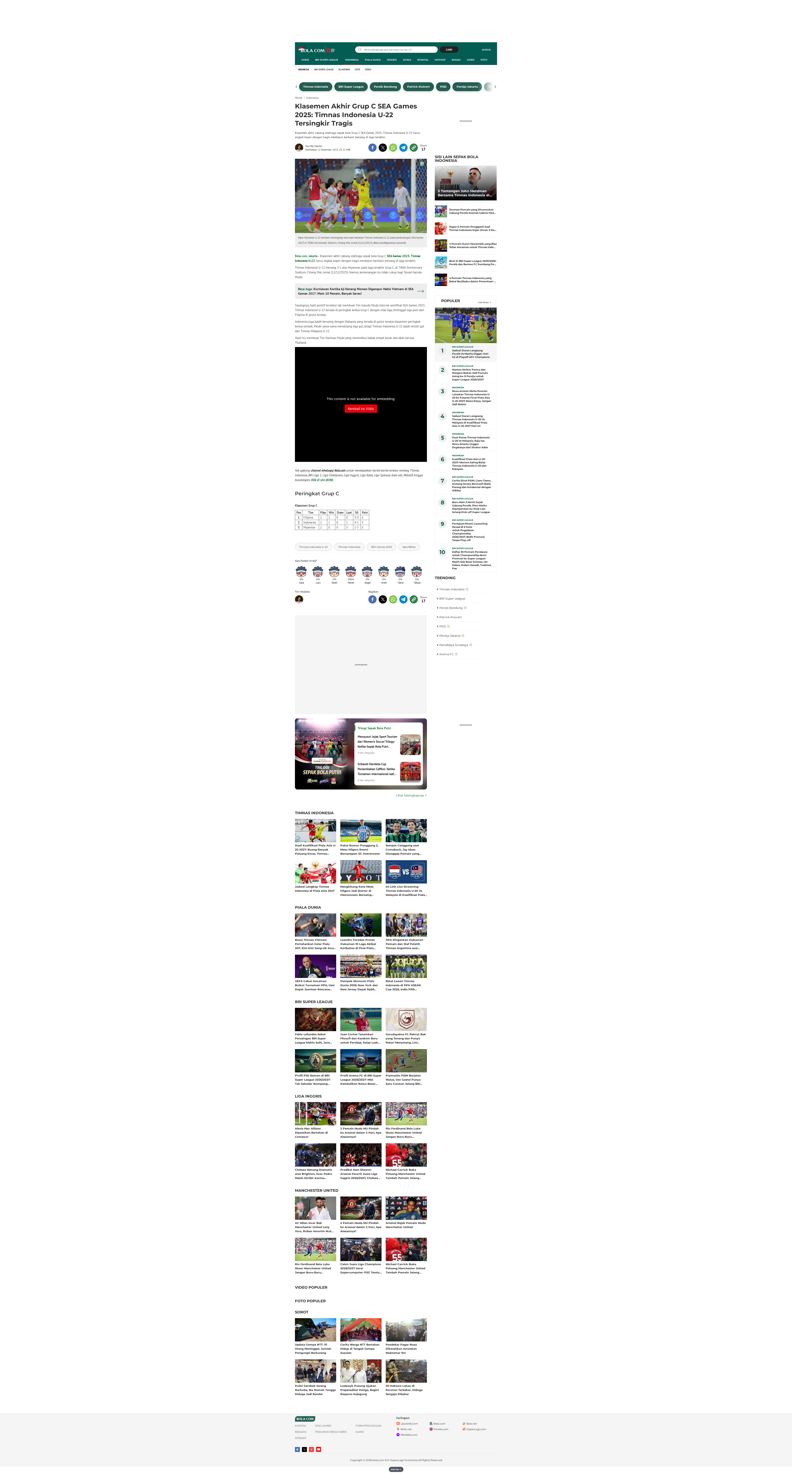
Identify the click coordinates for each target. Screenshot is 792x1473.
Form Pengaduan (368, 1425)
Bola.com (440, 1423)
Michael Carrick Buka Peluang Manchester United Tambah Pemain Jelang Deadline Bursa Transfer (405, 1173)
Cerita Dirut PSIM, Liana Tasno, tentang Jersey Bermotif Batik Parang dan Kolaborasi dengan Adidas (471, 485)
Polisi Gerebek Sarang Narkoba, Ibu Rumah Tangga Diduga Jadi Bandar (315, 1389)
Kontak (300, 1425)
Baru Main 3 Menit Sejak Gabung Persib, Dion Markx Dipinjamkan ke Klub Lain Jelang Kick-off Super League (471, 507)
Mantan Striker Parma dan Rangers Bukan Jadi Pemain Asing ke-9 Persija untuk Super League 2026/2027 (470, 374)
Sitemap (300, 1438)
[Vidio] (311, 1449)
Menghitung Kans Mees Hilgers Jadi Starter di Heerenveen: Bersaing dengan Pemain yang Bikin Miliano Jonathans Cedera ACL (359, 890)
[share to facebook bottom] (372, 599)
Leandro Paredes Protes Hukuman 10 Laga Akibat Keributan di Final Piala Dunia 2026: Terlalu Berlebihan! (358, 943)
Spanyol (423, 59)
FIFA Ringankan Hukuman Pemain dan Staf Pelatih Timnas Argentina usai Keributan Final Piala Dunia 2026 (405, 943)
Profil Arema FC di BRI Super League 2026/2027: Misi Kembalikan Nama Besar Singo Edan (360, 1079)
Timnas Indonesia (314, 813)
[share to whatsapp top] (393, 148)
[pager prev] (296, 87)
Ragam (456, 59)
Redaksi (300, 1431)
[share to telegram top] (403, 148)
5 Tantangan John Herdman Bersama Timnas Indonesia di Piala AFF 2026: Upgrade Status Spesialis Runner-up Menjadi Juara (465, 193)
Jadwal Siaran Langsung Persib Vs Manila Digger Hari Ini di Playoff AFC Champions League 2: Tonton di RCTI (471, 354)
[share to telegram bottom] (403, 599)
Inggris (392, 59)
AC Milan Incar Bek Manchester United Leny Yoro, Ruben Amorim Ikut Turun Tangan (313, 1227)
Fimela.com (441, 1429)
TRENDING (445, 578)
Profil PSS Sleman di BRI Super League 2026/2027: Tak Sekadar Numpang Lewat (312, 1079)
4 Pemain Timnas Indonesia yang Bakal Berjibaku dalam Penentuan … (472, 279)
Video (470, 59)
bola (317, 50)
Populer (450, 301)
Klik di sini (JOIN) (322, 480)
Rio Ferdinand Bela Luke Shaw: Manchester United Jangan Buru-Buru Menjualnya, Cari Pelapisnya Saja (405, 1132)
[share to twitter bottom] (383, 599)
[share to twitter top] (383, 148)
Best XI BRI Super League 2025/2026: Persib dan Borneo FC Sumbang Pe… (472, 262)
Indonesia (352, 59)
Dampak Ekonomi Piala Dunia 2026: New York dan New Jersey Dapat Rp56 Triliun (359, 985)
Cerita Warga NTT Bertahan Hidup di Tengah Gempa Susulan (360, 1348)
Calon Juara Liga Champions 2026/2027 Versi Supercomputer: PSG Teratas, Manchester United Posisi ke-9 (361, 1268)
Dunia (407, 59)
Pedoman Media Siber (330, 1431)
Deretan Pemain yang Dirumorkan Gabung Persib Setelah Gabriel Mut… (472, 211)
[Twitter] (304, 1449)
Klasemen (344, 69)
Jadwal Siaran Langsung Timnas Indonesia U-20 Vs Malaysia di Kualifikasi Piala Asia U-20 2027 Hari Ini (469, 420)
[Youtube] (318, 1449)
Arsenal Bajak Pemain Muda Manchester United (406, 1225)
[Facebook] (297, 1449)
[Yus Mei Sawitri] (300, 148)
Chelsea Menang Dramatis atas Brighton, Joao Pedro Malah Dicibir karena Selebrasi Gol (313, 1173)
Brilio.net (406, 1429)
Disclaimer (323, 1425)
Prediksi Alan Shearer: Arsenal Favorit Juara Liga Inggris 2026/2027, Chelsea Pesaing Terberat (359, 1173)
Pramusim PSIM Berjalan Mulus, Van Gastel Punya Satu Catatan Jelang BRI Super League (403, 1079)
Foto (484, 59)
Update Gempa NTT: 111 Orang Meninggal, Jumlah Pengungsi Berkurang (313, 1348)
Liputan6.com (409, 1423)
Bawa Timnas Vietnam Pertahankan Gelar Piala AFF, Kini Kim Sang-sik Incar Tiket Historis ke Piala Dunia (315, 943)
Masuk (486, 49)
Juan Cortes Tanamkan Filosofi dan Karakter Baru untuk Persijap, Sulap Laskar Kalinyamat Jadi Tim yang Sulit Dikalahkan (360, 1038)
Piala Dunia (373, 59)
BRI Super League (326, 59)
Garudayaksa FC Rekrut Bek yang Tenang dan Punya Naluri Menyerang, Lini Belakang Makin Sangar (406, 1038)
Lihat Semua (483, 302)
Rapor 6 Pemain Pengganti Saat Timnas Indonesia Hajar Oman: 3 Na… (472, 228)
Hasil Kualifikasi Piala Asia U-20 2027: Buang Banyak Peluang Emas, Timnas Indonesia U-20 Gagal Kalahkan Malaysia (315, 849)
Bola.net (472, 1423)
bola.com (378, 1460)
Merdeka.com (409, 1434)
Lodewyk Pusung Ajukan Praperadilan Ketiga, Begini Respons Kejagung (359, 1389)
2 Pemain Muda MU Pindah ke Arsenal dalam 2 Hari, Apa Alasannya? (360, 1132)
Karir (360, 1431)
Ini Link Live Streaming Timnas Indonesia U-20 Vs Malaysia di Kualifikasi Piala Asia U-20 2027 (405, 890)
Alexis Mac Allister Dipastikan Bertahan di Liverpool (311, 1132)
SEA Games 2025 (398, 256)
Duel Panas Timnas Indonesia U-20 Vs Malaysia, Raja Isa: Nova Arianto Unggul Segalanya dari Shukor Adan (471, 442)
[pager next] (495, 87)
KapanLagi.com (476, 1429)
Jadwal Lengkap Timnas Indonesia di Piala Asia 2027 (315, 888)
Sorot (301, 1312)
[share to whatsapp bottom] (393, 599)
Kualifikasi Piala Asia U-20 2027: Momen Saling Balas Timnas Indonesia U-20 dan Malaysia (469, 464)
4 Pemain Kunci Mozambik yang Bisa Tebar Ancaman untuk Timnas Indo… (473, 245)
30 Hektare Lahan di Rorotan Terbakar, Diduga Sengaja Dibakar (404, 1389)
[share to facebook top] (372, 148)
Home (305, 59)
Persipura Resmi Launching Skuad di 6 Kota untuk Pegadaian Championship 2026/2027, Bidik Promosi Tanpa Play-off (469, 532)
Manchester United (316, 1191)
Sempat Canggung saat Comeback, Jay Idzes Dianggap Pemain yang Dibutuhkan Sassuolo (402, 849)
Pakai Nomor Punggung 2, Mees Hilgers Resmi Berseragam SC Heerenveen (360, 849)
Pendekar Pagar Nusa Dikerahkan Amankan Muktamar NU (401, 1348)
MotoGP (440, 59)
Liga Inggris (308, 1096)
